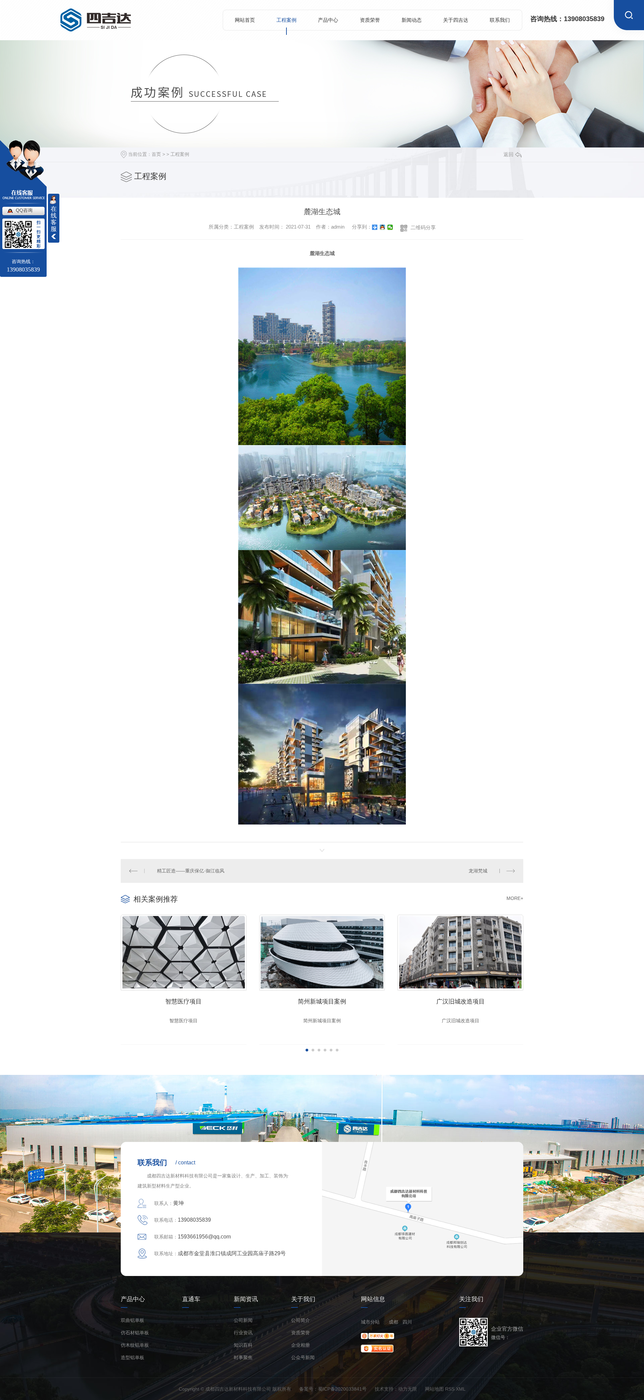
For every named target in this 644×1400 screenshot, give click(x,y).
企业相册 (300, 1345)
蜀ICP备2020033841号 (342, 1389)
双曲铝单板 (132, 1320)
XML (461, 1389)
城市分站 (370, 1322)
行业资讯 (243, 1332)
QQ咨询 (24, 210)
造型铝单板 (132, 1357)
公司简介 (300, 1320)
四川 (407, 1322)
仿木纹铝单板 (135, 1345)
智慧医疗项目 (183, 1001)
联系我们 (500, 20)
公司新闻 (243, 1320)
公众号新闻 (303, 1357)
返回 (508, 154)
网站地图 (434, 1389)
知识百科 (243, 1345)
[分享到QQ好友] (382, 227)
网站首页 (245, 20)
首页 (156, 154)
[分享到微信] (390, 227)
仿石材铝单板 (135, 1332)
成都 (393, 1322)
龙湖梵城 (478, 870)
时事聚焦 (243, 1357)
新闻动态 (411, 20)
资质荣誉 (370, 20)
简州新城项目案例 (322, 1001)
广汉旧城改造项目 (460, 1001)
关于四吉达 (455, 20)
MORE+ (514, 898)
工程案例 (286, 20)
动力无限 (407, 1389)
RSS (449, 1389)
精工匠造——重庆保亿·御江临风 (190, 870)
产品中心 (328, 20)
